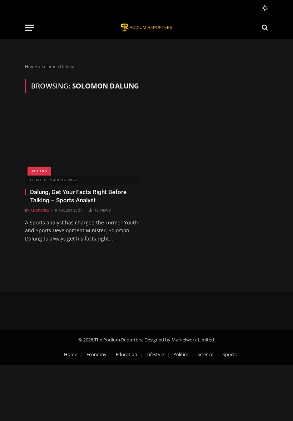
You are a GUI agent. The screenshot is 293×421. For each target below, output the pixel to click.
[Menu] (29, 28)
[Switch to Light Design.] (264, 8)
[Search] (264, 28)
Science (205, 354)
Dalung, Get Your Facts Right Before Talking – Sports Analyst (78, 196)
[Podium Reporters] (146, 28)
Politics (39, 170)
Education (126, 354)
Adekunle (39, 210)
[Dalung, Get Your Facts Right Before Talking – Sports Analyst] (82, 141)
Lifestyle (155, 354)
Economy (96, 354)
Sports (230, 354)
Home (31, 67)
